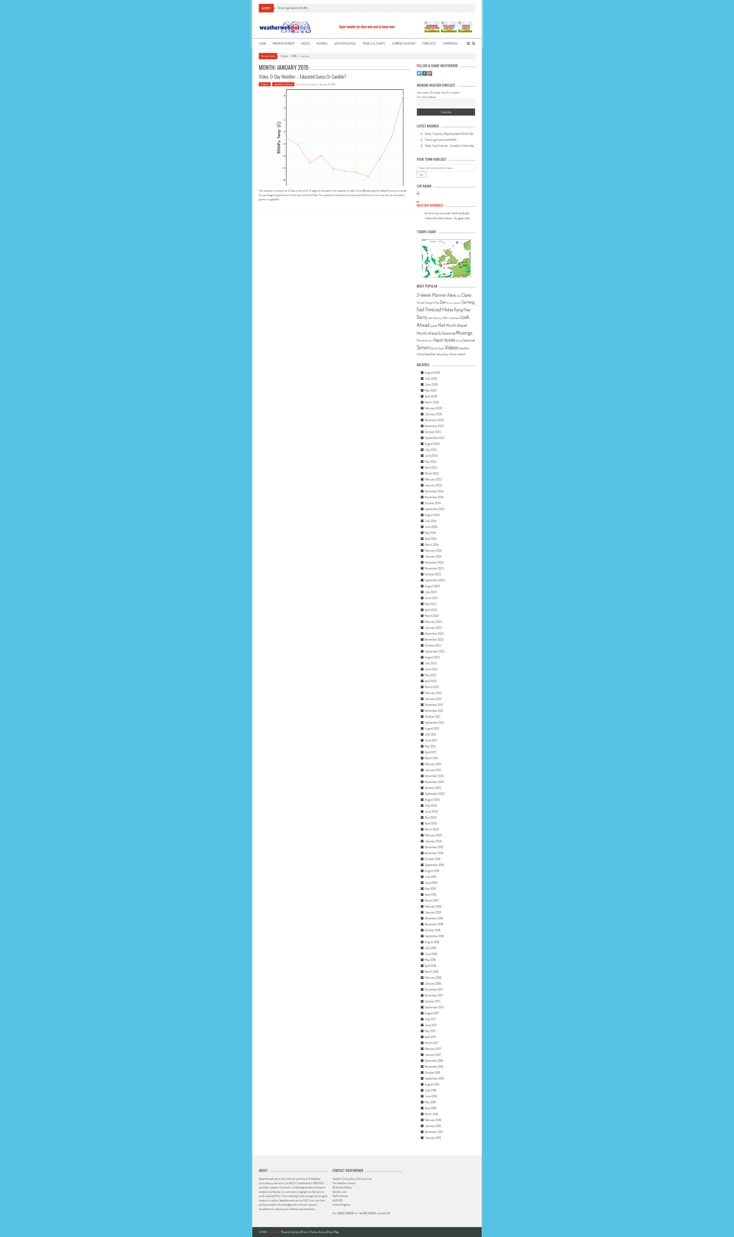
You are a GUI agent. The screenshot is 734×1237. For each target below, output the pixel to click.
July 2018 (430, 948)
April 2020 (431, 823)
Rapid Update (444, 339)
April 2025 (431, 467)
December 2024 (434, 491)
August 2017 (432, 1013)
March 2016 (431, 1114)
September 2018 (434, 936)
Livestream (454, 318)
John (445, 318)
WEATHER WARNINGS (430, 205)
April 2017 (430, 1037)
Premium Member (283, 43)
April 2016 (430, 1108)
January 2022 (433, 699)
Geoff (430, 318)
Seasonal (469, 340)
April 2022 (431, 681)
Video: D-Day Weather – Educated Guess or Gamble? (302, 76)
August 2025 (432, 444)
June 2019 (431, 883)
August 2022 (432, 657)
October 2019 (432, 859)
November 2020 (434, 782)
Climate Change (424, 302)
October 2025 (433, 432)
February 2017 (433, 1049)
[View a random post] (468, 43)
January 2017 (433, 1055)
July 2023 (431, 592)
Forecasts (429, 43)
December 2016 (434, 1060)
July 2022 (431, 663)
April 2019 (430, 894)
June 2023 (431, 598)
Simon (423, 347)
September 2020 (435, 794)
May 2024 (430, 533)
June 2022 (431, 669)
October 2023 (433, 574)
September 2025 (435, 438)
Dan (443, 302)
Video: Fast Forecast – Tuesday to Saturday (449, 146)
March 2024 (431, 544)
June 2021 (431, 740)
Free (466, 309)
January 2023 (433, 628)
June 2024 (431, 527)
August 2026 (432, 372)
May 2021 (430, 746)
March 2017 (431, 1043)
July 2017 (430, 1019)
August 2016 (432, 1084)
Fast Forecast (429, 309)
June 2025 (431, 455)
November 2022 (434, 639)
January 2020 (433, 841)
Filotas (447, 309)
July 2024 (430, 521)
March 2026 (432, 402)
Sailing (459, 340)
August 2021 (432, 728)
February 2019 (433, 906)
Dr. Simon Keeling (307, 84)
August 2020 (432, 800)
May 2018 (430, 960)
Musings (322, 43)
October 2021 (432, 716)
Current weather (403, 43)
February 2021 (433, 764)
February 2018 (433, 977)
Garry (422, 317)
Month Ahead (456, 325)
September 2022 (435, 651)
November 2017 (434, 995)
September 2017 (434, 1007)
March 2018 (431, 972)
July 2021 (430, 734)
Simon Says (437, 348)
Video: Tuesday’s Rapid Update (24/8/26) (449, 134)
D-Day (436, 302)
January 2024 (433, 556)
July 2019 (430, 877)
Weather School (345, 43)
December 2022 (434, 633)
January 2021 (433, 770)
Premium (422, 340)
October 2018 (432, 930)
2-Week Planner (432, 295)
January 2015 (433, 1138)
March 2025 (432, 473)
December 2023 (434, 562)
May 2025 (430, 461)
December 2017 (434, 989)
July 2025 (431, 450)
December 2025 (434, 420)
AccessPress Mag (328, 1232)
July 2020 (431, 805)
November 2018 (434, 924)
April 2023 (431, 610)
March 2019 (431, 900)
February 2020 (433, 835)
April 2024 (431, 539)
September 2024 (434, 509)
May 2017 (430, 1031)
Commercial (450, 43)
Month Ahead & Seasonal (436, 333)
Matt (441, 325)
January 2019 (433, 912)
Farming (468, 302)
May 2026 (431, 390)
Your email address (426, 97)
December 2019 (434, 847)
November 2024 (434, 497)
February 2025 (433, 479)
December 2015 (434, 1132)
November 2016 (434, 1066)
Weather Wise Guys (437, 354)
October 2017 (432, 1001)
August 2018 (432, 942)
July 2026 (431, 378)
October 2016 (432, 1072)
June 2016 (431, 1096)
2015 (294, 56)
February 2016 (433, 1120)
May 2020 (431, 817)
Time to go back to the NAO (293, 8)
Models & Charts (374, 43)
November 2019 (434, 853)
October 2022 (433, 645)
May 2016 (430, 1102)
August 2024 (432, 515)
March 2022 (432, 687)
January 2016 (433, 1126)
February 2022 (433, 693)
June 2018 (431, 954)
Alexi (451, 295)
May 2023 (430, 604)
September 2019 (434, 865)
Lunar (434, 325)
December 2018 (434, 918)
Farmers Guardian (454, 303)
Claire (466, 295)
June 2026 (431, 384)
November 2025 (434, 426)
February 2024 (433, 550)
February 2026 (433, 408)
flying (458, 309)
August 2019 (432, 871)
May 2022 (430, 675)
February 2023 (433, 622)
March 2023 (432, 616)
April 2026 (431, 396)
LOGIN (262, 43)
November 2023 (434, 568)
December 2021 (434, 705)
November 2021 (434, 711)
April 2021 (430, 752)
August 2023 (432, 586)
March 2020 (432, 829)
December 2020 (434, 776)
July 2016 (430, 1090)
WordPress (301, 1232)
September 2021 (434, 722)
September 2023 (435, 580)
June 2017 (431, 1025)
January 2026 (433, 414)
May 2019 (430, 888)
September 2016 (434, 1078)
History (437, 318)
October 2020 (433, 788)
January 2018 (433, 983)
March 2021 (431, 758)
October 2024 (433, 503)
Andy (458, 295)
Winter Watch (457, 354)
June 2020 (431, 811)
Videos (305, 43)
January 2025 (433, 485)
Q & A (430, 340)
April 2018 (430, 966)
